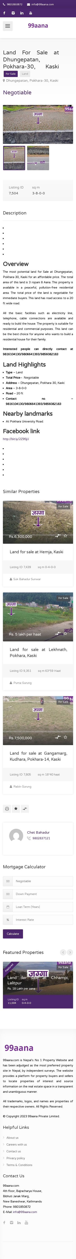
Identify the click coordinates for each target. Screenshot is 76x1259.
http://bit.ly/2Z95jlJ (16, 439)
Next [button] (62, 129)
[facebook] (4, 13)
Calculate (13, 934)
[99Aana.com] (38, 25)
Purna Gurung (22, 683)
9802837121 (41, 838)
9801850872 (14, 4)
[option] (38, 124)
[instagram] (13, 13)
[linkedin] (22, 13)
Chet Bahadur (38, 832)
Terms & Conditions (19, 1165)
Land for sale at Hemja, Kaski (36, 552)
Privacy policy (15, 1158)
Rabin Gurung (22, 786)
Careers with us (16, 1144)
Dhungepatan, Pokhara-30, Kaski (32, 81)
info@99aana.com (43, 4)
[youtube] (30, 13)
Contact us (13, 1151)
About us (12, 1137)
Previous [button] (14, 129)
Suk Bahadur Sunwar (27, 579)
